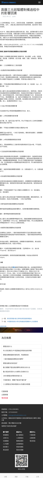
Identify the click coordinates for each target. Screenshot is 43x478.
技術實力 (6, 447)
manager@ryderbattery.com (17, 415)
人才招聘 (6, 444)
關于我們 (6, 432)
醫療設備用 (19, 441)
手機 (27, 477)
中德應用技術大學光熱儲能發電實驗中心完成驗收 (22, 321)
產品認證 (6, 450)
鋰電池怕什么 (7, 346)
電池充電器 (19, 450)
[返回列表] (3, 326)
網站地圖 (13, 426)
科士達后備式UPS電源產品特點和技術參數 (17, 350)
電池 (14, 267)
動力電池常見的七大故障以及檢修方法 (16, 371)
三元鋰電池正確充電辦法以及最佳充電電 (16, 384)
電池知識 (5, 398)
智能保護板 (19, 447)
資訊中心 (32, 432)
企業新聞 (5, 395)
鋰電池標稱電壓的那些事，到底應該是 (16, 355)
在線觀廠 (6, 441)
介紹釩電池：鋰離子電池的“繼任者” (15, 380)
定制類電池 (19, 444)
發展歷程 (6, 435)
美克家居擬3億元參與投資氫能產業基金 (19, 318)
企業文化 (6, 438)
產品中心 (19, 432)
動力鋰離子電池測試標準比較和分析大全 (16, 367)
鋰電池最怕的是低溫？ (10, 363)
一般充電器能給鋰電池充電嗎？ (13, 359)
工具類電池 (19, 438)
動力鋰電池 (19, 435)
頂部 (16, 477)
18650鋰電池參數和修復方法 (12, 376)
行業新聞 (5, 391)
